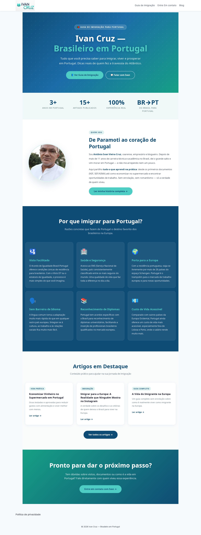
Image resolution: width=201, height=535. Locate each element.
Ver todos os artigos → (100, 434)
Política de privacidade (28, 514)
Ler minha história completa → (111, 191)
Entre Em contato (167, 5)
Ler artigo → (35, 415)
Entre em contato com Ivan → (100, 489)
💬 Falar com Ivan (120, 74)
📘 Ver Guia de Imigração (84, 74)
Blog (181, 5)
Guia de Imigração (145, 5)
